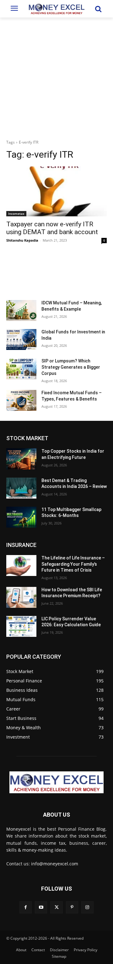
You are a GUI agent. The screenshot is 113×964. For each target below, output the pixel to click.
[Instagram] (87, 907)
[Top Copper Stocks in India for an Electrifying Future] (21, 458)
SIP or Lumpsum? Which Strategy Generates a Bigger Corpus (70, 367)
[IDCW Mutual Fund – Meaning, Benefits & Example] (21, 310)
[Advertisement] (56, 77)
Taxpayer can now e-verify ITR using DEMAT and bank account (52, 228)
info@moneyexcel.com (54, 864)
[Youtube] (41, 907)
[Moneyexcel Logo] (56, 8)
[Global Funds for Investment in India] (21, 339)
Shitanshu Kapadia (22, 240)
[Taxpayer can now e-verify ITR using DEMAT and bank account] (56, 191)
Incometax (16, 213)
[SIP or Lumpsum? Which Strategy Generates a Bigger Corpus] (21, 368)
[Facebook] (25, 907)
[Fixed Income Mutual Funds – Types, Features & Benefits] (21, 400)
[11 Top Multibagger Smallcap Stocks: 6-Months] (21, 517)
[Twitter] (56, 907)
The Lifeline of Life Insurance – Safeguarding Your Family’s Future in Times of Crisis (73, 564)
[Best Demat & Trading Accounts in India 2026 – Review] (21, 488)
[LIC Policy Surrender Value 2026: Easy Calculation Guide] (21, 626)
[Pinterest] (72, 907)
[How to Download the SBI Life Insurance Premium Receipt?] (21, 597)
